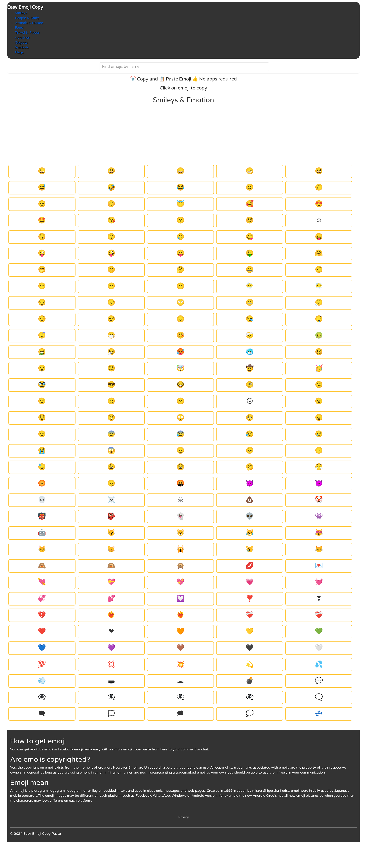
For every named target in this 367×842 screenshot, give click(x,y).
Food (19, 27)
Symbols (21, 47)
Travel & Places (27, 32)
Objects (21, 42)
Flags (19, 52)
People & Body (27, 18)
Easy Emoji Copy (25, 7)
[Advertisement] (183, 134)
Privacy (183, 817)
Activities (22, 37)
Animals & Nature (29, 23)
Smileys (21, 13)
